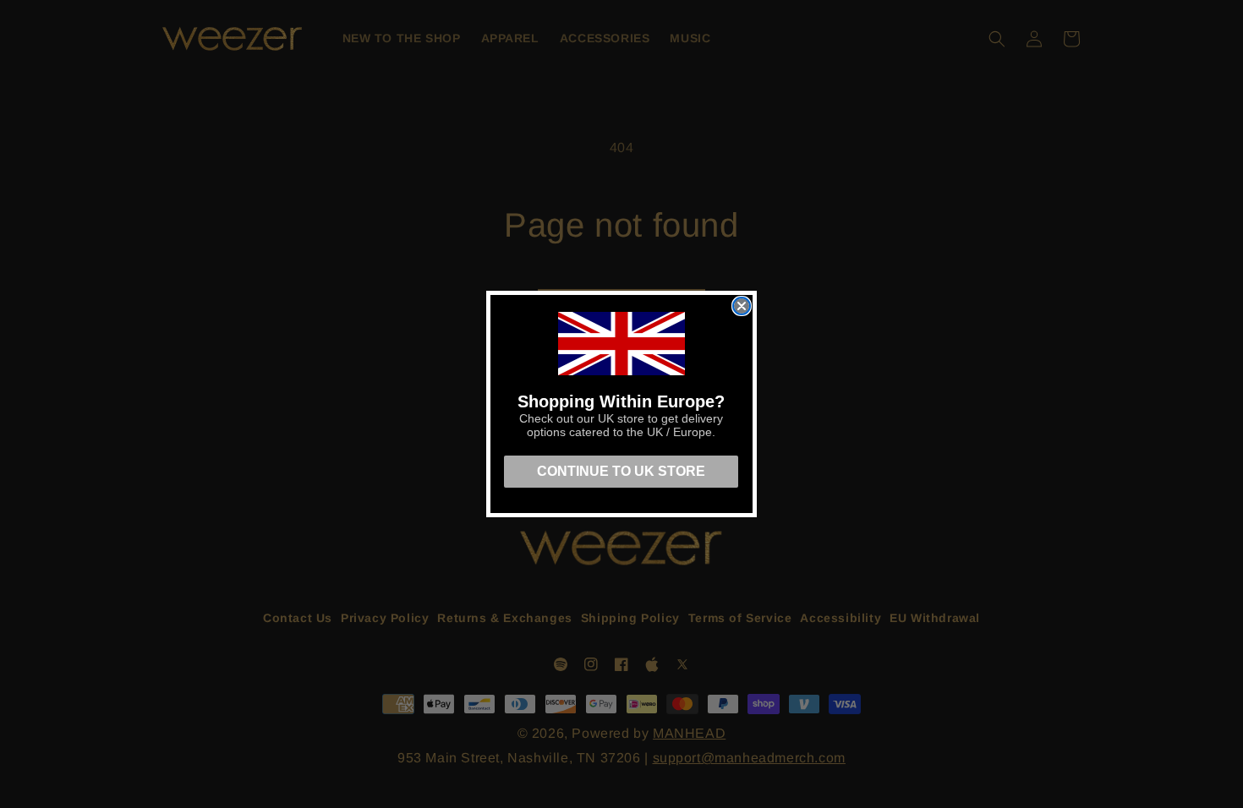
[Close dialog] (741, 306)
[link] (621, 343)
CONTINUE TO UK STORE (621, 471)
